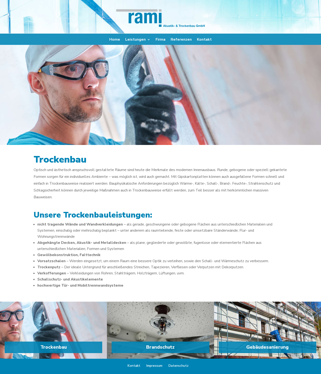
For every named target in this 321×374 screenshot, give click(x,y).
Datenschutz (178, 365)
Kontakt (204, 40)
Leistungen (135, 40)
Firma (160, 40)
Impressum (154, 365)
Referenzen (181, 40)
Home (114, 40)
